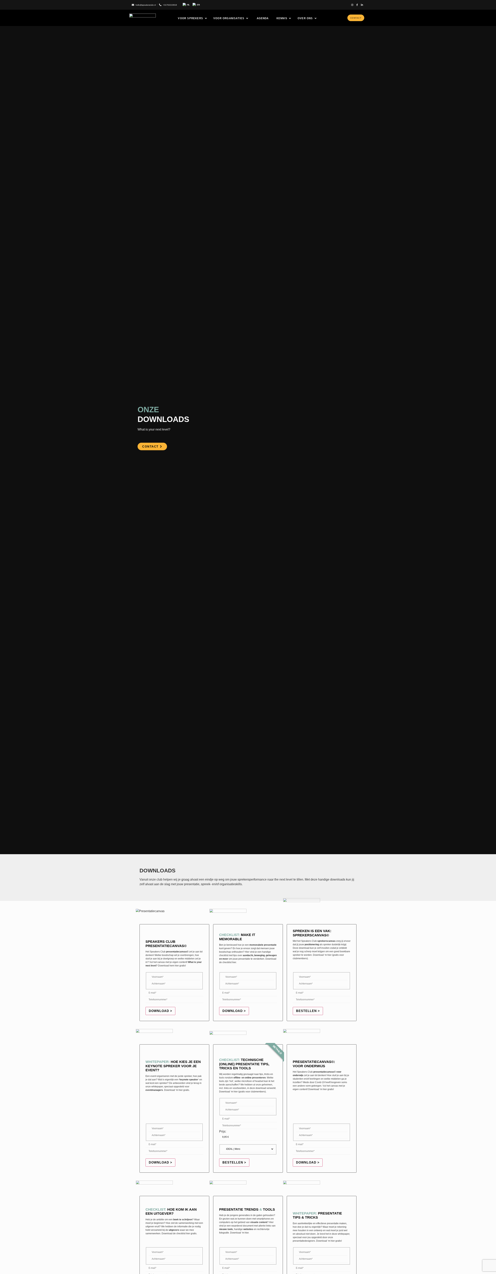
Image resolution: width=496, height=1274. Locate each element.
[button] (193, 18)
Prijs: (222, 1131)
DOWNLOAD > (160, 1011)
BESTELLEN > (308, 1011)
